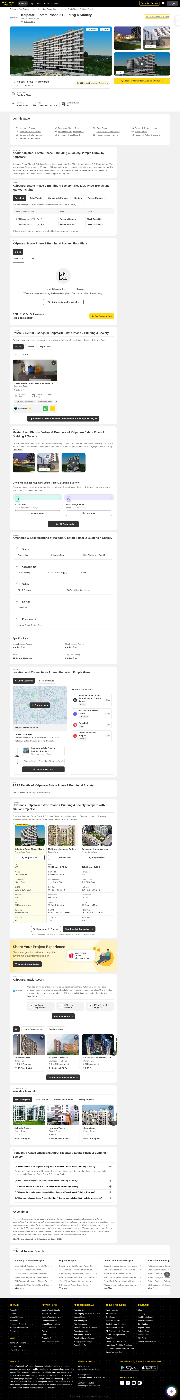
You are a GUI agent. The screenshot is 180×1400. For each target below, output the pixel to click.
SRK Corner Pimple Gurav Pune (73, 1285)
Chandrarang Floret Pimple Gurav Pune (76, 1273)
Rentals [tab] (78, 198)
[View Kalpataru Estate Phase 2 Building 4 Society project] (30, 835)
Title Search (111, 1317)
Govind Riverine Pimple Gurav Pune (31, 1273)
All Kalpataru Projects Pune (62, 1077)
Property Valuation (113, 1313)
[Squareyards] (8, 4)
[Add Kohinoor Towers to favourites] (76, 1108)
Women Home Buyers (147, 1342)
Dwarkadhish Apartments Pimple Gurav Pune (32, 1266)
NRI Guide (142, 1338)
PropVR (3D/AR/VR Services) (86, 1328)
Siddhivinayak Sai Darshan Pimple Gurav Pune (76, 1266)
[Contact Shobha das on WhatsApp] (45, 408)
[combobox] (43, 761)
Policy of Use (15, 1346)
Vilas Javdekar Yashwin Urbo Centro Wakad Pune (121, 1285)
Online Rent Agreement (115, 1335)
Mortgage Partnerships (83, 1342)
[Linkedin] (128, 1383)
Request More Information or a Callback (143, 81)
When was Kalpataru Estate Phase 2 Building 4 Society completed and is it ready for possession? (59, 1198)
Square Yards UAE (49, 1313)
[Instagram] (140, 1383)
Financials (14, 1321)
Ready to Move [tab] (56, 1029)
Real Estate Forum (145, 1317)
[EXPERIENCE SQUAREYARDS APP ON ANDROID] (130, 1370)
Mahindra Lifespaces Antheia (62, 849)
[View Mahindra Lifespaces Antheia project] (63, 835)
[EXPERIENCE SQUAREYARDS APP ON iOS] (149, 1370)
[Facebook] (122, 1383)
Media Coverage (16, 1317)
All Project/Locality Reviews (117, 1331)
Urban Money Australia (51, 1324)
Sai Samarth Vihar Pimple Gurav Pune (32, 1285)
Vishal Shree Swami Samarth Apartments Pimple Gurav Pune (76, 1281)
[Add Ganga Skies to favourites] (110, 1108)
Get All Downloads (65, 524)
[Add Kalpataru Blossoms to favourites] (76, 1037)
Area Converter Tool (114, 1352)
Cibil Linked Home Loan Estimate (93, 83)
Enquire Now (31, 857)
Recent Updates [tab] (95, 198)
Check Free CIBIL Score (116, 1342)
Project (47, 3)
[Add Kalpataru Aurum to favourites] (42, 1037)
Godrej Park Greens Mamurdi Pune (119, 1281)
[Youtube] (134, 1383)
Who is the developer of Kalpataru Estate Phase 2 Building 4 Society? (47, 1181)
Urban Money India (49, 1321)
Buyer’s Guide (144, 1328)
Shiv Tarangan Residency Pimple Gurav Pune (32, 1281)
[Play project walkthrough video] (73, 462)
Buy (31, 3)
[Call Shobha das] (52, 408)
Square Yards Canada (51, 1310)
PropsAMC (46, 1338)
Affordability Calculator (115, 1328)
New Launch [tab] (42, 1099)
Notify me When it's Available (65, 302)
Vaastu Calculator (113, 1321)
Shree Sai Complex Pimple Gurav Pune (32, 1277)
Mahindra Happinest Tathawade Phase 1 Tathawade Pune (121, 1277)
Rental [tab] (31, 347)
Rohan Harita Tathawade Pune (117, 1273)
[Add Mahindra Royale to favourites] (42, 1108)
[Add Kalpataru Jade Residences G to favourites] (110, 1037)
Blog (140, 1310)
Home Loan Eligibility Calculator (119, 1345)
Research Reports (145, 1321)
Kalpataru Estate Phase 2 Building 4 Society (36, 849)
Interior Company (49, 1328)
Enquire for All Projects (47, 929)
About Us (13, 1310)
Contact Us (14, 1331)
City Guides (143, 1324)
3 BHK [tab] (25, 354)
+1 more (99, 913)
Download (39, 513)
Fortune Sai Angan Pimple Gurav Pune (76, 1277)
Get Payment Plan (103, 316)
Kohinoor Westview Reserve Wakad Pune (121, 1270)
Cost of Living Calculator (116, 1324)
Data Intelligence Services (84, 1338)
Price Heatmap (112, 1310)
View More (19, 1288)
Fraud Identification (17, 1350)
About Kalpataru (62, 1016)
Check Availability (95, 219)
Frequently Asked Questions (21, 1324)
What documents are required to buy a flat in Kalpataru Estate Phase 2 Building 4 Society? (56, 1167)
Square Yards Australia (51, 1317)
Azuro (44, 1331)
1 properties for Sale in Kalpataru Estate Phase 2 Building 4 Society (62, 418)
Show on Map (41, 705)
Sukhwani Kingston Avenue (95, 849)
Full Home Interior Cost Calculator (120, 1349)
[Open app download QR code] (178, 20)
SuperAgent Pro (80, 1345)
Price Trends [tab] (36, 198)
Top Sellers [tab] (45, 347)
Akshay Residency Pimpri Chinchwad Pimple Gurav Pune (76, 1270)
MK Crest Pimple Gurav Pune (28, 1270)
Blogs (56, 3)
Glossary (141, 1313)
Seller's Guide (143, 1331)
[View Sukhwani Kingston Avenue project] (97, 835)
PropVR (45, 1335)
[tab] (32, 260)
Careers (13, 1313)
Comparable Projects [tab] (58, 198)
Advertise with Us (81, 1331)
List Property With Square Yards (87, 1313)
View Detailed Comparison (77, 929)
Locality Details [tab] (46, 681)
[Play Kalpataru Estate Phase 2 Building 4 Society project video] (142, 64)
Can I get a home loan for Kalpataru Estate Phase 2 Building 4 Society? (48, 1186)
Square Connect (80, 1317)
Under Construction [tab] (33, 1029)
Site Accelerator (80, 1324)
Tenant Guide (143, 1335)
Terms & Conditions (18, 1343)
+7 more (66, 913)
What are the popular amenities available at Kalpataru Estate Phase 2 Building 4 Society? (56, 1192)
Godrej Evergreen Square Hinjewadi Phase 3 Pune (121, 1266)
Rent (39, 3)
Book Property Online (50, 1342)
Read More (18, 450)
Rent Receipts (112, 1338)
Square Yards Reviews (19, 1328)
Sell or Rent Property (149, 3)
